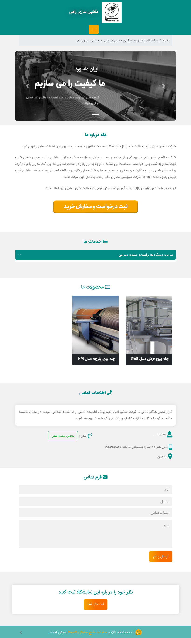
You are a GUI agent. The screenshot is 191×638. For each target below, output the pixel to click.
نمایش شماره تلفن (63, 435)
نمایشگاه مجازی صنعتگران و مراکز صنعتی (131, 40)
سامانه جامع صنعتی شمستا (87, 632)
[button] (164, 86)
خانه (166, 40)
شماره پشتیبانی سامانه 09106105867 (128, 447)
